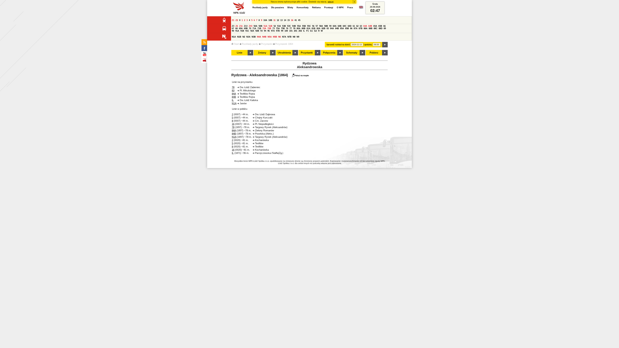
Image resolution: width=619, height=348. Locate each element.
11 (274, 20)
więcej (331, 1)
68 (236, 28)
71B (259, 28)
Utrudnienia (284, 52)
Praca (350, 7)
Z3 (233, 26)
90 (233, 31)
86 (351, 28)
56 (313, 26)
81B (313, 28)
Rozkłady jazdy (250, 44)
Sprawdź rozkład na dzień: (338, 45)
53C (289, 26)
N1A (234, 37)
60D (349, 26)
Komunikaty (303, 7)
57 (317, 26)
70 (250, 28)
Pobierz (374, 52)
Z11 (241, 26)
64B (370, 26)
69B (246, 28)
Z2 (237, 20)
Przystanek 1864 (284, 44)
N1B (239, 37)
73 (273, 28)
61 (354, 26)
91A (237, 31)
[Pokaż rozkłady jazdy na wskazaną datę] (385, 44)
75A (278, 28)
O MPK (340, 7)
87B (360, 28)
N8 (294, 37)
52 (275, 26)
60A (334, 26)
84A (332, 28)
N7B (289, 37)
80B (303, 28)
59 (330, 26)
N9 (298, 37)
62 (357, 26)
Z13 (245, 26)
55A (299, 26)
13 (281, 20)
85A (342, 28)
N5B (275, 37)
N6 (279, 37)
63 (361, 26)
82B (323, 28)
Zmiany (262, 52)
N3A (248, 37)
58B (326, 26)
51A (265, 26)
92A (252, 31)
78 (294, 28)
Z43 (250, 26)
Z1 (233, 20)
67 (233, 28)
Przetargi (328, 7)
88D (380, 28)
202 (300, 31)
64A (365, 26)
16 (292, 20)
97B (278, 31)
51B (270, 26)
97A (273, 31)
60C (344, 26)
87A (355, 28)
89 (385, 28)
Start (236, 44)
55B (304, 26)
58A (321, 26)
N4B (264, 37)
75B (283, 28)
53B (284, 26)
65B (380, 26)
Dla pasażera (277, 7)
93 (261, 31)
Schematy (351, 52)
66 (384, 26)
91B (242, 31)
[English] (361, 8)
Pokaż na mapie (301, 75)
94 (265, 31)
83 (328, 28)
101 (291, 31)
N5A (270, 37)
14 (285, 20)
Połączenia (329, 52)
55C (309, 26)
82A (318, 28)
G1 (311, 31)
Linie (239, 52)
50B (260, 26)
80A (298, 28)
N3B (254, 37)
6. (304, 31)
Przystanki (266, 44)
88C (375, 28)
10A (265, 20)
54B (294, 26)
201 (295, 31)
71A (254, 28)
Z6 (237, 26)
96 (268, 31)
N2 (243, 37)
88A (365, 28)
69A (241, 28)
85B (347, 28)
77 (291, 28)
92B (257, 31)
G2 (315, 31)
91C (247, 31)
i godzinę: (368, 45)
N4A (259, 37)
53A (279, 26)
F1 (307, 31)
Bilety (290, 7)
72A (264, 28)
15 (288, 20)
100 (286, 31)
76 (287, 28)
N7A (284, 37)
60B (339, 26)
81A (308, 28)
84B (337, 28)
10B (270, 20)
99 (282, 31)
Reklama (316, 7)
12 (278, 20)
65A (375, 26)
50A (255, 26)
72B (269, 28)
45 (299, 20)
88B (370, 28)
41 (296, 20)
